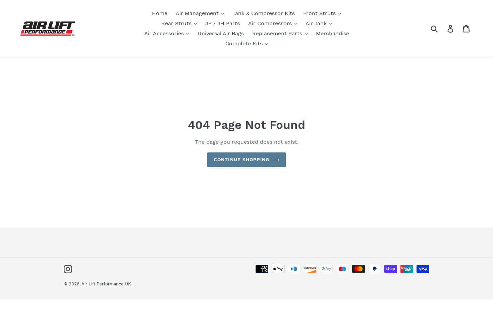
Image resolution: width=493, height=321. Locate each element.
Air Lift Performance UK (106, 283)
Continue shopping (241, 159)
